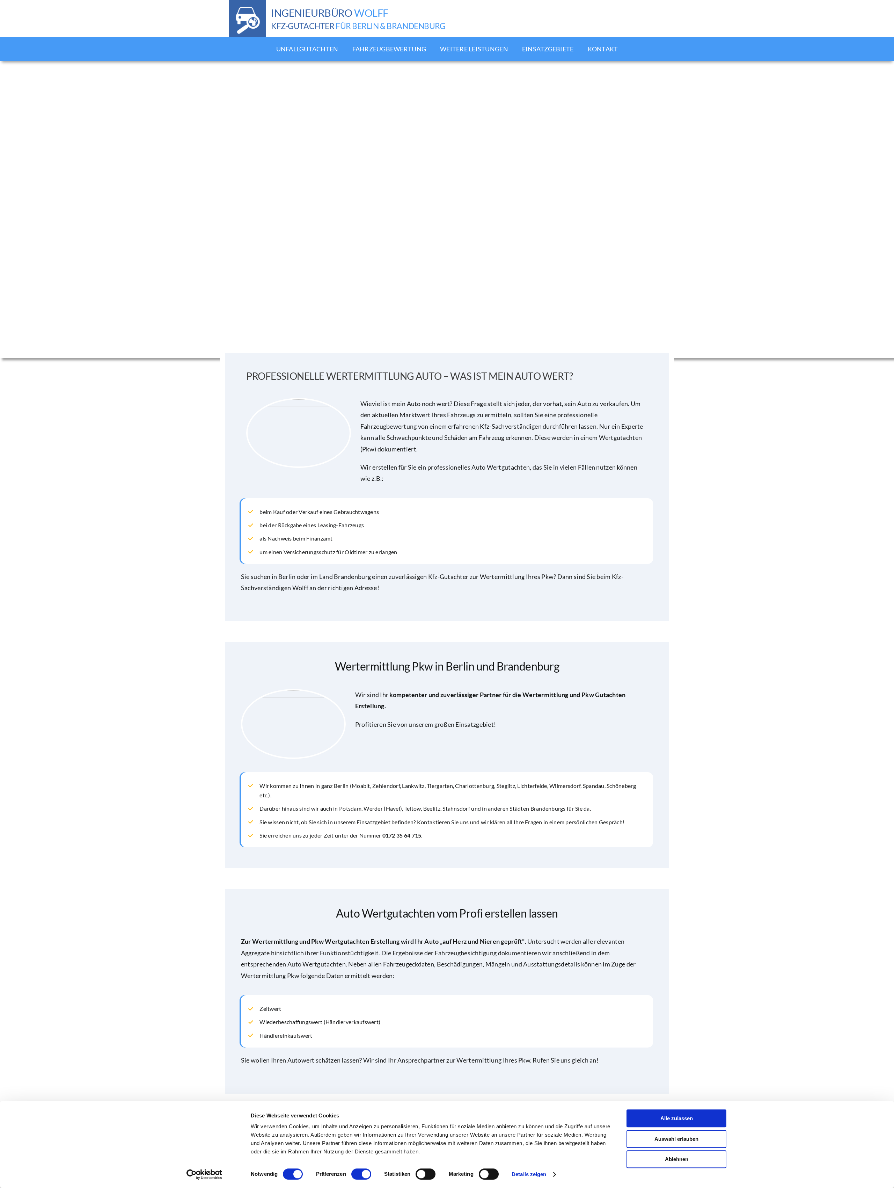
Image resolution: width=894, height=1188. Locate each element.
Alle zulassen (676, 1118)
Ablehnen (676, 1159)
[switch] (361, 1174)
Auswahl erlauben (676, 1139)
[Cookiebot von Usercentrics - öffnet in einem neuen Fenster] (204, 1174)
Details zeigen (529, 1174)
